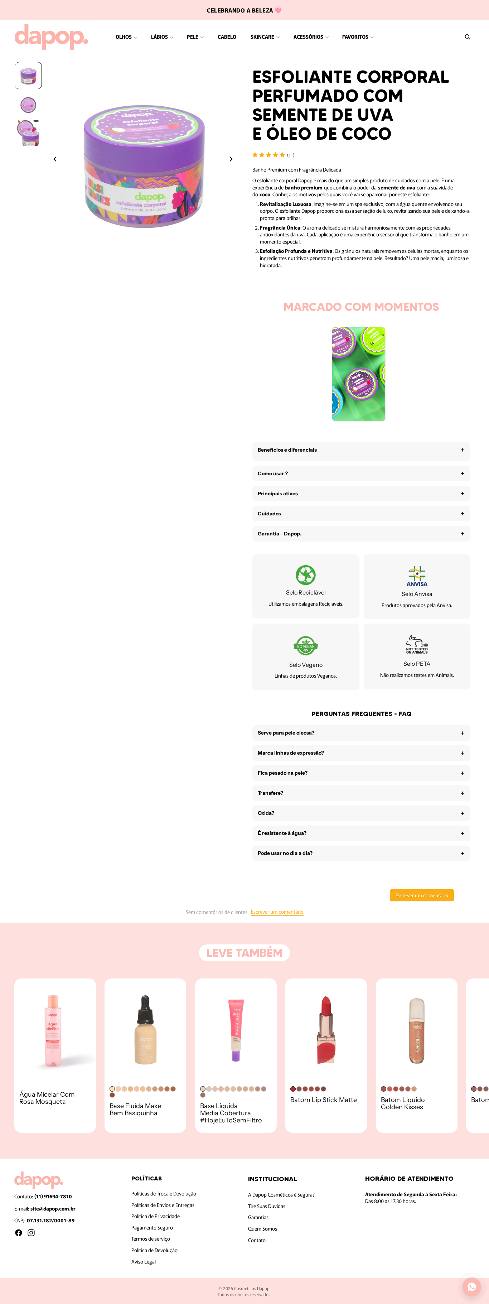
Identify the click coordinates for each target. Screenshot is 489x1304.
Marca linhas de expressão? (291, 753)
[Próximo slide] (233, 160)
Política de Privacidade (155, 1215)
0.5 (112, 1089)
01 (124, 1089)
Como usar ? (273, 473)
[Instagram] (31, 1232)
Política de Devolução (154, 1250)
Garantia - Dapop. (279, 533)
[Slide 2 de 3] (28, 104)
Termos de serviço (150, 1238)
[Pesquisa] (467, 37)
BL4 (221, 1089)
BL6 (233, 1089)
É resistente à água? (282, 833)
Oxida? (266, 813)
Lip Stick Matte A (293, 1089)
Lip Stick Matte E (317, 1089)
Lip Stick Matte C (305, 1089)
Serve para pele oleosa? (286, 733)
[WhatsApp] (472, 1286)
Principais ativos (278, 493)
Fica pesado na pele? (283, 773)
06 (167, 1089)
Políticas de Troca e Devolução (163, 1193)
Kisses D (395, 1089)
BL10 (257, 1089)
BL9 (251, 1089)
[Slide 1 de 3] (28, 75)
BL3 (215, 1089)
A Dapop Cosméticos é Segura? (281, 1194)
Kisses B (408, 1089)
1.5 (130, 1089)
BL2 (209, 1089)
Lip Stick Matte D (311, 1089)
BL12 (202, 1095)
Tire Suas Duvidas (266, 1205)
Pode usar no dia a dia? (285, 853)
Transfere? (270, 793)
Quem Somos (262, 1228)
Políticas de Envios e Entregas (162, 1204)
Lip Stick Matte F (323, 1089)
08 (112, 1095)
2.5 (142, 1089)
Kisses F (383, 1089)
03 (148, 1089)
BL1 (202, 1089)
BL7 (239, 1089)
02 (136, 1089)
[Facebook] (18, 1232)
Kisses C (402, 1089)
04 (155, 1089)
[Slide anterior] (53, 160)
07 (173, 1089)
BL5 (227, 1089)
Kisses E (389, 1089)
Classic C (486, 1089)
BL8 (245, 1089)
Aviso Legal (143, 1261)
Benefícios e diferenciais (287, 450)
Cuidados (269, 513)
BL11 (263, 1089)
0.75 (118, 1089)
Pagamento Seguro (152, 1227)
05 (161, 1089)
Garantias (258, 1217)
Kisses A (414, 1089)
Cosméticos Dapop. (252, 1288)
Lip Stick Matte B (299, 1089)
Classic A (473, 1089)
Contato (257, 1239)
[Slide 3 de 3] (28, 133)
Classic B (480, 1089)
